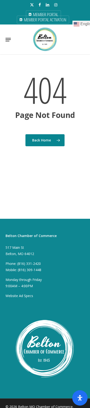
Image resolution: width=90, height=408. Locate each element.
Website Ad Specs (19, 295)
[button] (8, 39)
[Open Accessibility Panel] (80, 398)
